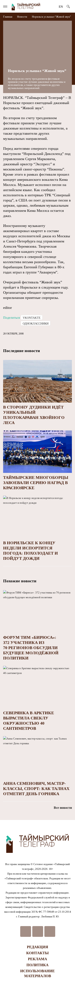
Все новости (63, 807)
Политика (37, 965)
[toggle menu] (5, 6)
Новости (22, 16)
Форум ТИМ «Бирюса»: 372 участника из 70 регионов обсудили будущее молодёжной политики (31, 647)
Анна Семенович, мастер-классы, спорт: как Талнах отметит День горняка (36, 788)
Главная (8, 16)
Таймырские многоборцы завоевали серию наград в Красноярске (35, 482)
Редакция (37, 947)
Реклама (37, 959)
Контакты (37, 953)
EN (61, 6)
